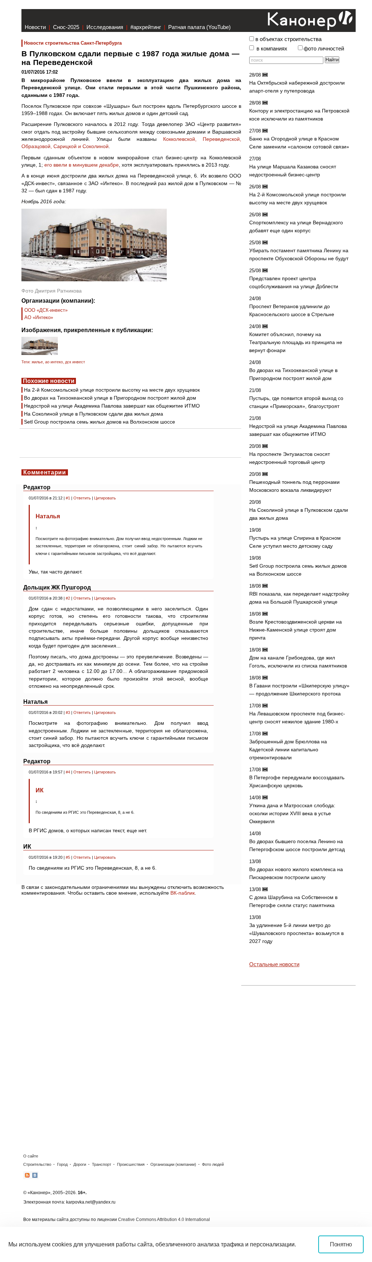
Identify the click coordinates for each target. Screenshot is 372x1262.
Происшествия (131, 1164)
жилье (37, 362)
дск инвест (75, 362)
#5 (68, 857)
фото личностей (324, 49)
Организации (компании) (173, 1164)
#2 (68, 598)
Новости (35, 27)
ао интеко (54, 362)
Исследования (104, 27)
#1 (68, 498)
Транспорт (101, 1164)
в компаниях (271, 49)
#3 (68, 712)
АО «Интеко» (38, 317)
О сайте (30, 1156)
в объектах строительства (288, 39)
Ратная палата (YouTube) (199, 27)
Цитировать (105, 498)
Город (62, 1164)
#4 (68, 772)
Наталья (48, 516)
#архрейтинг (145, 27)
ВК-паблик (182, 893)
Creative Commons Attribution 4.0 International (164, 1219)
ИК (40, 790)
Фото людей (213, 1164)
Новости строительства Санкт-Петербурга (73, 43)
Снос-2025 (66, 27)
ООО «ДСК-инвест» (46, 310)
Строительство (37, 1164)
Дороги (79, 1164)
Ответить (82, 498)
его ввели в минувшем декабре (81, 165)
